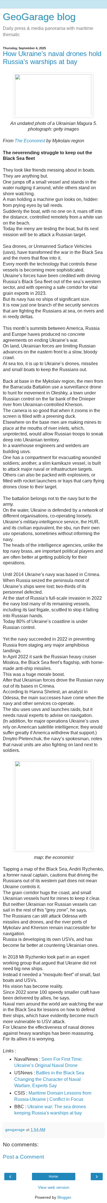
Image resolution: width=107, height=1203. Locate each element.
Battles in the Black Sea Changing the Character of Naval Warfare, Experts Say (49, 1079)
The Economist (30, 140)
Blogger (64, 1197)
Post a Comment (23, 1157)
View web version (53, 1187)
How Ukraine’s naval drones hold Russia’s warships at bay (52, 57)
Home (53, 1177)
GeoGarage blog (39, 16)
